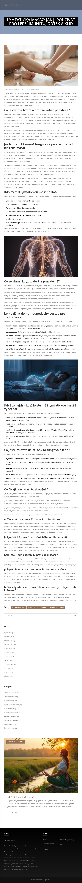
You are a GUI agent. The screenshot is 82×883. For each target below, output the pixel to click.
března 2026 (9, 652)
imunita (44, 607)
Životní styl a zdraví (12, 728)
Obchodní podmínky (67, 840)
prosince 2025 (10, 664)
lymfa (61, 607)
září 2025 (8, 676)
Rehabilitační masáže (13, 705)
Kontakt (45, 850)
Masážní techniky (11, 709)
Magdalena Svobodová (13, 89)
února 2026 (9, 656)
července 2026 (10, 637)
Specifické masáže (12, 697)
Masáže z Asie (10, 701)
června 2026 (9, 641)
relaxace (53, 607)
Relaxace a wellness (12, 716)
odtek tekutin (33, 607)
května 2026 (10, 645)
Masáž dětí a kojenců (13, 712)
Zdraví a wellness (11, 693)
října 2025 (8, 672)
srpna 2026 (9, 633)
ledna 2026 (9, 660)
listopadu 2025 (10, 668)
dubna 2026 (9, 649)
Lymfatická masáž (11, 724)
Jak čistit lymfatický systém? (20, 797)
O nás (45, 840)
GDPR (62, 845)
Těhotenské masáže (12, 720)
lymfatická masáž (18, 607)
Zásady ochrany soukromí (48, 845)
